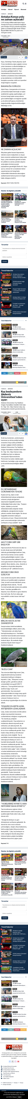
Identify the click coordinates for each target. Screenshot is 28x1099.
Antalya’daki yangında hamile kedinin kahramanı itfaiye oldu (20, 336)
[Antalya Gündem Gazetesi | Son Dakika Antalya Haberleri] (9, 3)
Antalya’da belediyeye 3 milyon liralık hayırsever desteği (20, 343)
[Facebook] (10, 1061)
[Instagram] (15, 1061)
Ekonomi (23, 9)
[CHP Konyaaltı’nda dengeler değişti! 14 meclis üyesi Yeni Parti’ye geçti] (21, 871)
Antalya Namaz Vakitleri (9, 1069)
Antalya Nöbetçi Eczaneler (10, 1066)
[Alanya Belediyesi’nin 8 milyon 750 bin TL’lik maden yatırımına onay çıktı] (7, 886)
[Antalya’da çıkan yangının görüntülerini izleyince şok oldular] (21, 214)
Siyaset (16, 9)
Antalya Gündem (7, 1084)
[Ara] (23, 3)
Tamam (19, 1097)
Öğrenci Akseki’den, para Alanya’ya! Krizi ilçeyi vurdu (20, 863)
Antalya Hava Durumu (8, 1068)
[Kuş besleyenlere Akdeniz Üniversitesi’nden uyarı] (14, 423)
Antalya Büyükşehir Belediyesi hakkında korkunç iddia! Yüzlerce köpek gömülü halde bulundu (19, 328)
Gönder (4, 261)
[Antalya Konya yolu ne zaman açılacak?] (14, 47)
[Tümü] (26, 320)
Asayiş (14, 332)
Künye (21, 1082)
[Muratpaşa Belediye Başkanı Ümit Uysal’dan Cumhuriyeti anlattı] (7, 228)
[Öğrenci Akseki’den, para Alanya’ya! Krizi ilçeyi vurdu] (21, 857)
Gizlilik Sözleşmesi (7, 1082)
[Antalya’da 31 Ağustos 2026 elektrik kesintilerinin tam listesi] (7, 857)
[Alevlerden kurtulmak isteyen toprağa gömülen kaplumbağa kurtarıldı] (21, 228)
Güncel (10, 9)
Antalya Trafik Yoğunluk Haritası (11, 1071)
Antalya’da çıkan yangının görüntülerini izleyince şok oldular (19, 359)
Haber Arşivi (6, 1078)
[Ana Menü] (25, 3)
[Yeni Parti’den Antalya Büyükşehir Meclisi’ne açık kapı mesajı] (7, 871)
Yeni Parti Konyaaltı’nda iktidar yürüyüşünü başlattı (21, 892)
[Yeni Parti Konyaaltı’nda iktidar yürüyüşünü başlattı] (21, 886)
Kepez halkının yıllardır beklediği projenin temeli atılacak (19, 351)
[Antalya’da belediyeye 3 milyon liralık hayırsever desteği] (21, 196)
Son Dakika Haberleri (8, 1076)
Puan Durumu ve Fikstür (9, 1073)
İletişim (16, 1082)
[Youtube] (18, 1061)
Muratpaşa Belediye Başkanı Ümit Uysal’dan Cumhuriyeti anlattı (19, 367)
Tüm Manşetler (7, 1075)
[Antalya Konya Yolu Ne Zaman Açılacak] (14, 127)
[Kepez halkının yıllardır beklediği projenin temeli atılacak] (7, 214)
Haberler (3, 13)
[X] (12, 1061)
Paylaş (4, 57)
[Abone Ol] (26, 57)
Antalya (3, 9)
